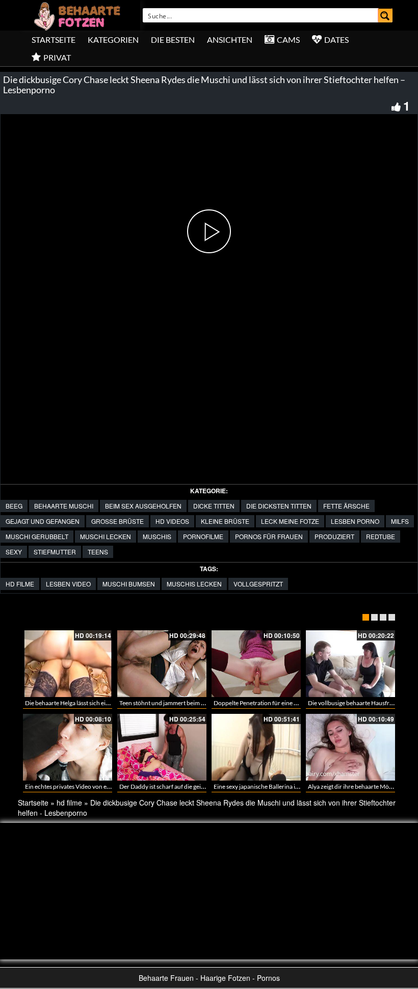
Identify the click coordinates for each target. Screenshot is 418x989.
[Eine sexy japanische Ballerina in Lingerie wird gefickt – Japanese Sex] (256, 747)
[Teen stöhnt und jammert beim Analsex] (161, 663)
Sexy (14, 551)
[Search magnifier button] (385, 15)
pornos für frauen (269, 536)
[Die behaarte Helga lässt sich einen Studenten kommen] (67, 663)
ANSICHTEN (229, 39)
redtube (380, 536)
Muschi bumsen (128, 583)
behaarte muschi (63, 505)
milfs (400, 521)
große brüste (117, 521)
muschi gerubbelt (37, 536)
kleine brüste (225, 521)
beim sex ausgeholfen (143, 505)
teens (98, 551)
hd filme (20, 583)
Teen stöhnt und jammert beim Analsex (170, 703)
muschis (157, 536)
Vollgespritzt (258, 583)
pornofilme (203, 536)
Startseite (53, 39)
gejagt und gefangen (43, 521)
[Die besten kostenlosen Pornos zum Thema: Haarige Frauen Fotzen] (78, 15)
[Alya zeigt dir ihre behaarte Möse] (350, 747)
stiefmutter (55, 551)
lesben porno (355, 521)
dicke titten (213, 505)
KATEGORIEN (113, 39)
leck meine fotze (290, 521)
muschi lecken (105, 536)
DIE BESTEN (173, 39)
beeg (14, 505)
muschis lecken (194, 583)
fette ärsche (346, 505)
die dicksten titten (278, 505)
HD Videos (172, 521)
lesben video (68, 583)
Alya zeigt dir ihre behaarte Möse (351, 786)
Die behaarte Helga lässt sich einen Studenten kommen (97, 703)
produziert (334, 536)
